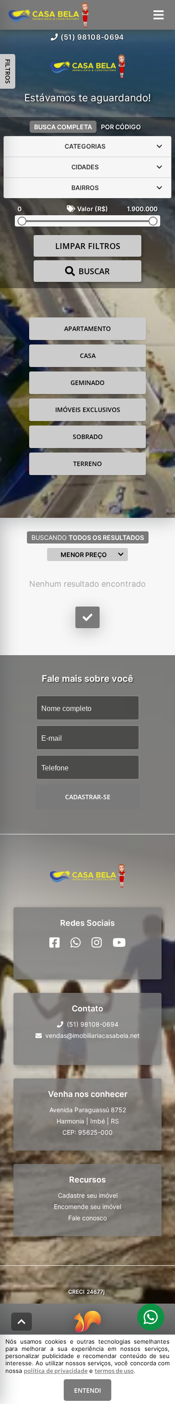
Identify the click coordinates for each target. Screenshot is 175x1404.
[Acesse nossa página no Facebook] (54, 942)
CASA (88, 355)
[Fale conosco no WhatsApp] (75, 942)
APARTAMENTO (87, 328)
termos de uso (114, 1371)
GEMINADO (87, 382)
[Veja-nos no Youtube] (119, 942)
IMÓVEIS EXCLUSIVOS (87, 409)
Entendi (87, 1390)
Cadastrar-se (87, 797)
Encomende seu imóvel (87, 1206)
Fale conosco (87, 1217)
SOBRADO (88, 436)
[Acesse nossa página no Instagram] (97, 942)
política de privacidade (56, 1371)
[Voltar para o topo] (21, 1322)
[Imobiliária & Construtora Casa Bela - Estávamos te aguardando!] (87, 67)
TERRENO (87, 463)
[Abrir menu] (158, 14)
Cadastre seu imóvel (88, 1195)
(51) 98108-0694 (92, 36)
